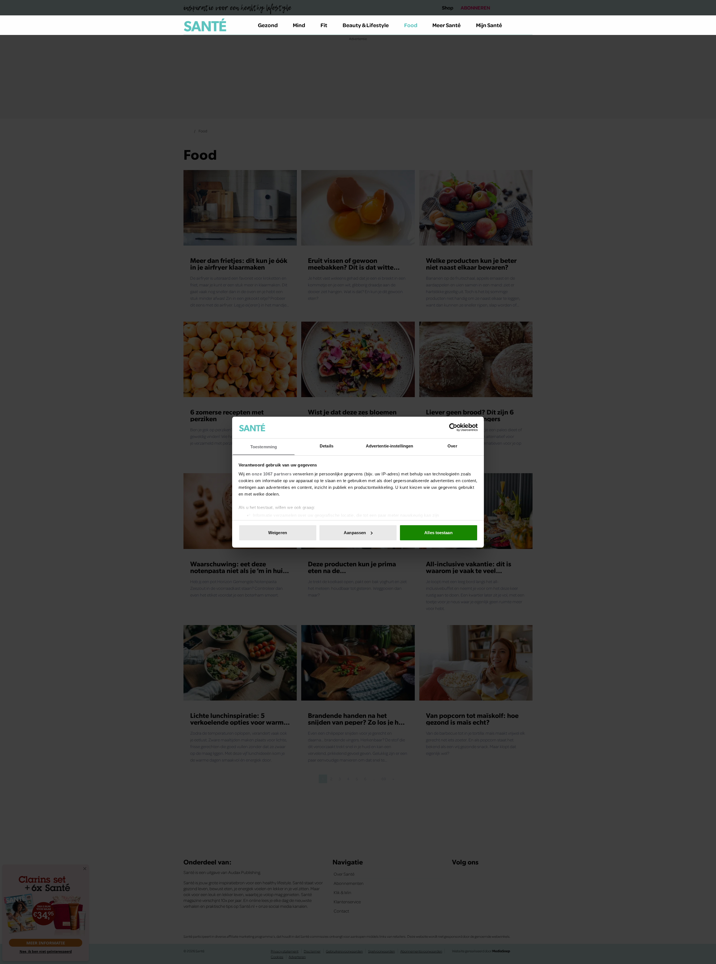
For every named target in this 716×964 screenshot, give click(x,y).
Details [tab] (326, 445)
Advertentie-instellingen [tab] (389, 445)
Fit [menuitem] (324, 25)
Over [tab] (452, 445)
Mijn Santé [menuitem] (489, 25)
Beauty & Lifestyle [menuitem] (366, 25)
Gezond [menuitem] (268, 25)
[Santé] (205, 25)
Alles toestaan (438, 532)
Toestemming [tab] (263, 446)
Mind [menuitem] (299, 25)
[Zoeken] (528, 25)
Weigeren (277, 532)
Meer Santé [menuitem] (446, 25)
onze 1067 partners (271, 473)
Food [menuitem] (410, 25)
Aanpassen (355, 532)
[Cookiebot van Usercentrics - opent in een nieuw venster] (453, 427)
